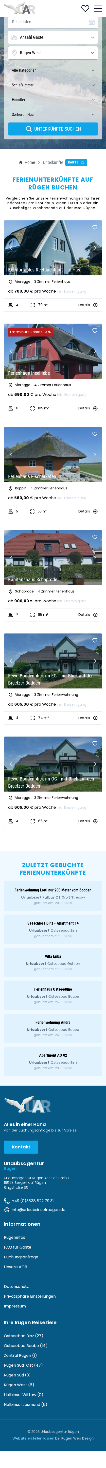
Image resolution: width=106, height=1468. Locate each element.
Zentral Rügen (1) (20, 1355)
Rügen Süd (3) (17, 1375)
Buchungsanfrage (21, 1257)
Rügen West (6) (19, 1385)
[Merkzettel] (85, 9)
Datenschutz (16, 1286)
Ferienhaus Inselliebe (29, 373)
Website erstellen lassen (33, 1438)
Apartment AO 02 (53, 1055)
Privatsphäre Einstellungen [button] (30, 1296)
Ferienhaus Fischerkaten (32, 476)
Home (30, 162)
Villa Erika (53, 956)
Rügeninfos (14, 1237)
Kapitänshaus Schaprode (32, 579)
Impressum (15, 1306)
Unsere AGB (15, 1267)
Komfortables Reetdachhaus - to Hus (44, 270)
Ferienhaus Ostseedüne (53, 989)
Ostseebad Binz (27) (23, 1336)
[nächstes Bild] (95, 248)
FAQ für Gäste (17, 1247)
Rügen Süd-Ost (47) (23, 1365)
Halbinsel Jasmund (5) (25, 1404)
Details (84, 305)
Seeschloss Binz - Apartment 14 (53, 923)
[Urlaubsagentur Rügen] (19, 8)
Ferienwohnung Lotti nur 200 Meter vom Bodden (53, 890)
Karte (73, 162)
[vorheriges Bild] (11, 248)
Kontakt (21, 1147)
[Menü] (98, 9)
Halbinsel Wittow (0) (23, 1395)
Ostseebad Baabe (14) (26, 1345)
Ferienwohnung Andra (53, 1022)
